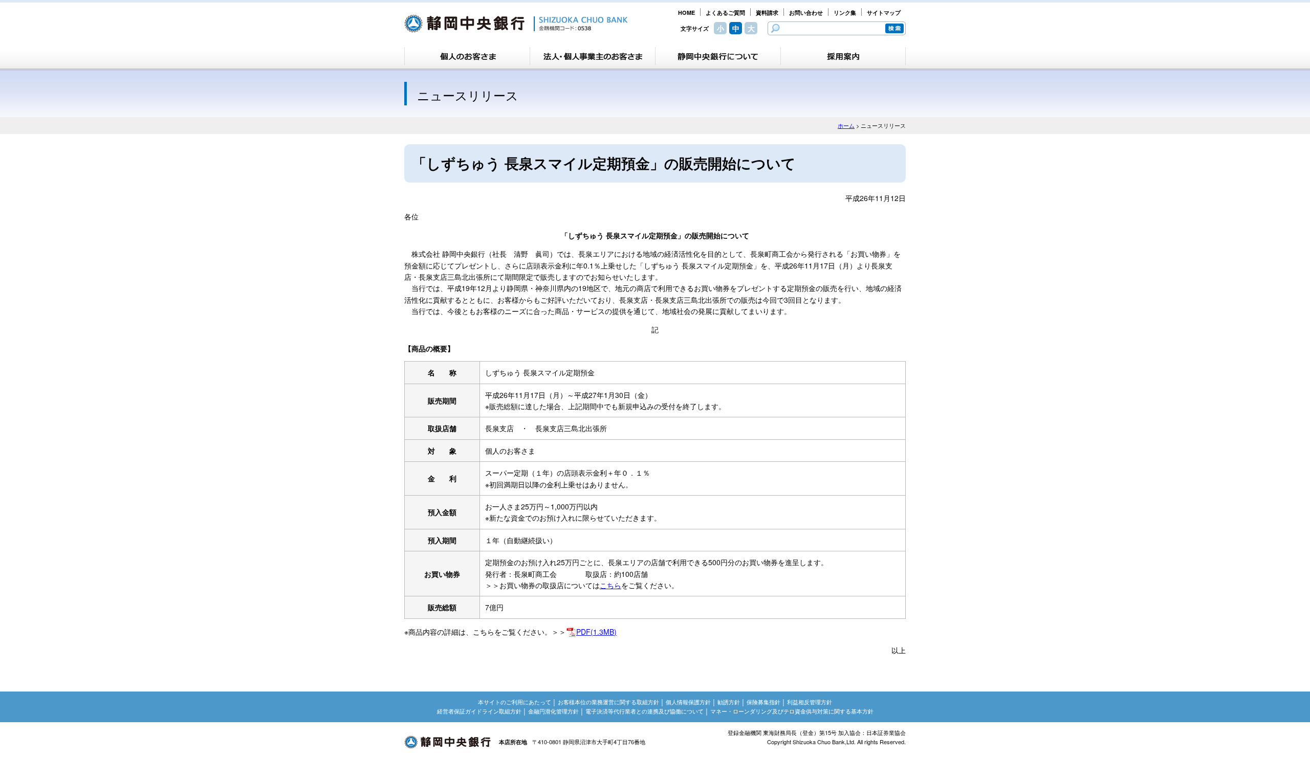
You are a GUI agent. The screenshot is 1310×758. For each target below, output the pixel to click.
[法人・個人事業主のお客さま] (592, 56)
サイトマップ (884, 12)
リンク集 (845, 12)
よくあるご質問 (725, 12)
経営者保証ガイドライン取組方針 (479, 711)
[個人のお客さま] (467, 56)
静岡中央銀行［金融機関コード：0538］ (516, 23)
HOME (686, 12)
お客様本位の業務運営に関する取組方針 (608, 702)
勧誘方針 (728, 702)
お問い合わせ (806, 12)
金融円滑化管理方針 (553, 711)
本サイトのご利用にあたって (514, 702)
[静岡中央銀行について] (718, 56)
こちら (610, 585)
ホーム (846, 125)
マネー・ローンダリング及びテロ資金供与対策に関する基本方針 (792, 711)
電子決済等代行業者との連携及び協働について (644, 711)
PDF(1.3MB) (596, 632)
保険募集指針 (763, 702)
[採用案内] (843, 56)
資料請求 (767, 12)
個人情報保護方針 (688, 702)
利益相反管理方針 (809, 702)
